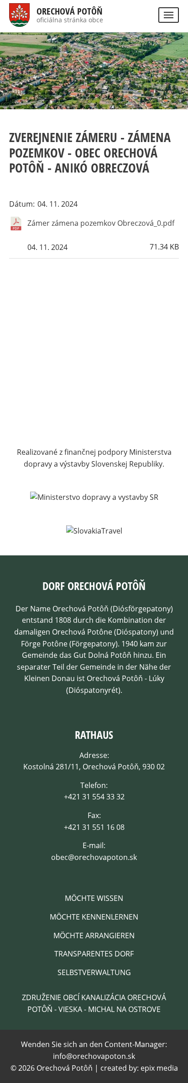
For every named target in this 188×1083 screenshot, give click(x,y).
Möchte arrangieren (94, 935)
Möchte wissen (94, 898)
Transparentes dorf (94, 954)
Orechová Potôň (70, 11)
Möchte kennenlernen (94, 917)
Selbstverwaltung (94, 972)
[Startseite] (19, 20)
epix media (159, 1068)
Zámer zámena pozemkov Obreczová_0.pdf (100, 223)
